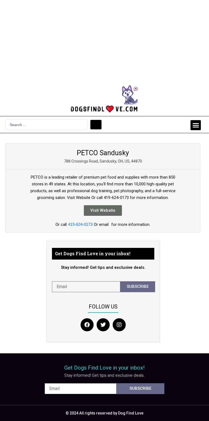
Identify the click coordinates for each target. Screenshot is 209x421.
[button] (195, 125)
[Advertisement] (104, 41)
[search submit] (96, 124)
